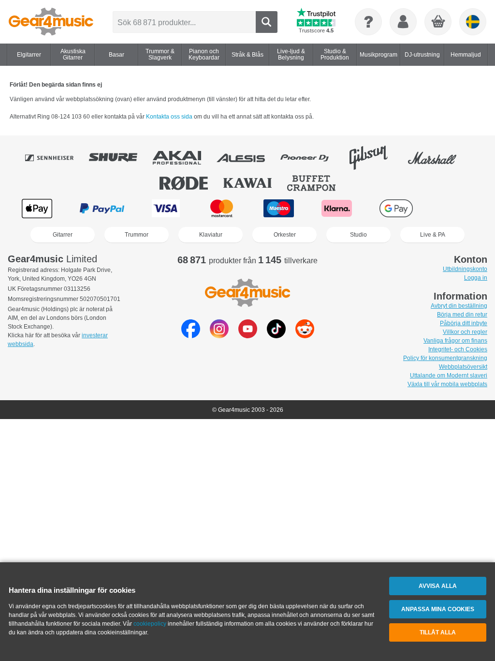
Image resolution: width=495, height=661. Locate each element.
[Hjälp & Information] (368, 22)
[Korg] (438, 22)
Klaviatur (210, 234)
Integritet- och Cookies (457, 349)
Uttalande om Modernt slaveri (448, 375)
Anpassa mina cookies (437, 609)
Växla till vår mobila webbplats (447, 384)
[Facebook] (190, 335)
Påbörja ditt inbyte (463, 323)
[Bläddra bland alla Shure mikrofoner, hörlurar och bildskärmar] (120, 157)
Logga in (475, 277)
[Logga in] (403, 22)
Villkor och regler (465, 332)
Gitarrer (63, 234)
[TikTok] (276, 335)
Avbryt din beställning (459, 305)
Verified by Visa (456, 208)
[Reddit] (304, 335)
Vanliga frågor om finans (455, 340)
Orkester (285, 234)
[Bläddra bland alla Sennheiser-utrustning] (56, 157)
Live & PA (432, 234)
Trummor (136, 234)
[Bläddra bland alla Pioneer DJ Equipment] (311, 157)
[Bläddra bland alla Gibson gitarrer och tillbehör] (375, 157)
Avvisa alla (438, 586)
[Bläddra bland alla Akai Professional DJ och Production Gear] (184, 157)
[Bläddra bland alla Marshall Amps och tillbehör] (439, 157)
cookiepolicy (149, 623)
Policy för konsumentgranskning (445, 358)
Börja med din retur (462, 314)
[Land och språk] (473, 22)
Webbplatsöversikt (463, 366)
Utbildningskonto (465, 269)
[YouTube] (247, 335)
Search (266, 22)
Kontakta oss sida (170, 116)
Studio (358, 234)
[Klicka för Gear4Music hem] (51, 22)
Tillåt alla (438, 632)
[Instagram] (219, 335)
